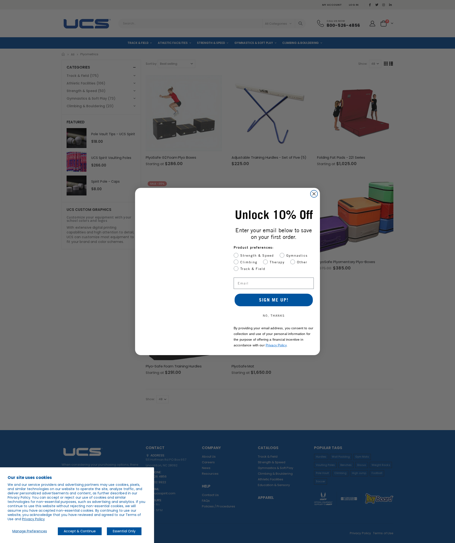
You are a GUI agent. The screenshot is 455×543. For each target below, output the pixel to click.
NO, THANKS (274, 315)
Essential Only (124, 531)
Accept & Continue (80, 531)
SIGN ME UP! (273, 300)
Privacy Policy (33, 519)
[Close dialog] (314, 193)
